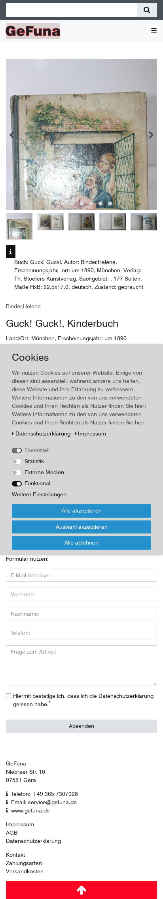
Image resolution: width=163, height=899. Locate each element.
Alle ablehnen (81, 542)
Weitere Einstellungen (39, 494)
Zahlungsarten (24, 863)
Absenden (81, 726)
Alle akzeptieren (82, 510)
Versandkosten (25, 871)
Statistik (34, 461)
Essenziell (37, 450)
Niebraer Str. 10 (25, 772)
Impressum (20, 824)
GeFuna (16, 763)
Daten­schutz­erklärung (43, 433)
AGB (11, 832)
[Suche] (147, 10)
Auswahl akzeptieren (82, 527)
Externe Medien (44, 472)
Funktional (37, 483)
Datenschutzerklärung (33, 841)
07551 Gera (21, 780)
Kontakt (15, 855)
